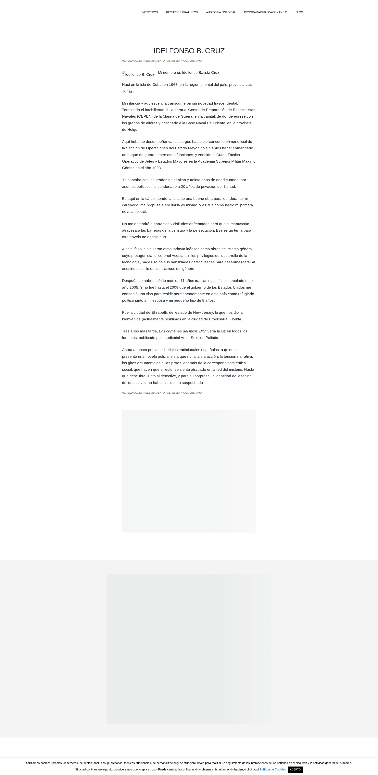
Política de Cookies (272, 769)
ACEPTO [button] (295, 769)
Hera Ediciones (100, 12)
